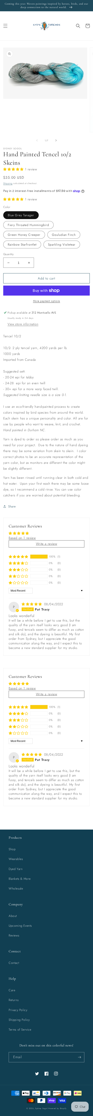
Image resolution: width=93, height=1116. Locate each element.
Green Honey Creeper (24, 235)
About (13, 916)
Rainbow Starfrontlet (22, 244)
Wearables (16, 859)
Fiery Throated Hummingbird (28, 225)
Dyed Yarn (15, 869)
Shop (12, 849)
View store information (23, 324)
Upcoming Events (20, 925)
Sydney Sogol (41, 1108)
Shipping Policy (19, 1020)
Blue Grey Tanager (21, 215)
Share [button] (12, 506)
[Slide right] (56, 140)
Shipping (8, 183)
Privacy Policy (18, 1010)
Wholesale (16, 888)
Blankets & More (20, 879)
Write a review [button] (46, 543)
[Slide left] (37, 140)
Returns (14, 1000)
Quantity (8, 254)
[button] (5, 26)
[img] (32, 604)
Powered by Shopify (57, 1108)
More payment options (46, 301)
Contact (14, 963)
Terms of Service (20, 1029)
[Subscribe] (79, 1057)
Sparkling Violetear (61, 244)
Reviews (14, 935)
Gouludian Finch (64, 235)
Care (12, 990)
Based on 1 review (22, 538)
